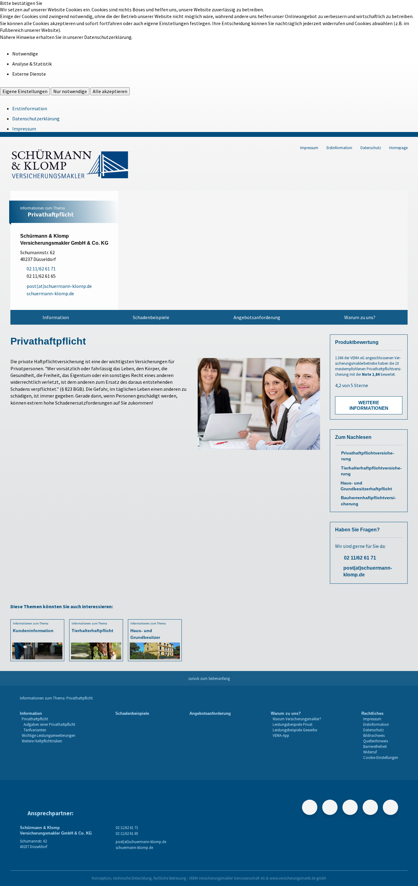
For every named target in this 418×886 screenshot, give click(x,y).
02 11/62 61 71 (360, 557)
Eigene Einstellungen (24, 91)
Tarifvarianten (35, 729)
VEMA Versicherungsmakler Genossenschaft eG (227, 878)
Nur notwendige (70, 91)
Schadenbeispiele (151, 317)
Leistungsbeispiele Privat (292, 724)
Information (56, 317)
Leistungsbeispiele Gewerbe (295, 729)
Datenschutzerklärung (36, 118)
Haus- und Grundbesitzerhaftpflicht (366, 486)
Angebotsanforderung (256, 317)
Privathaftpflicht (35, 718)
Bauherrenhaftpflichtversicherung (368, 501)
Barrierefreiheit (375, 746)
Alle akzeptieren (110, 91)
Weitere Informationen (368, 405)
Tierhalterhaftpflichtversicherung (371, 471)
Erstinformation (29, 108)
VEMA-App (281, 735)
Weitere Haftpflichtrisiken (42, 740)
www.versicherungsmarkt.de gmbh (298, 878)
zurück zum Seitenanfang (209, 678)
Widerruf (370, 751)
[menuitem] (55, 317)
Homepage (398, 147)
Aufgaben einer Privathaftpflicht (49, 724)
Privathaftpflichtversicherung (367, 456)
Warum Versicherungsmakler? (297, 718)
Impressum (24, 129)
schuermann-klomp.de (134, 847)
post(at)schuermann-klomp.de (367, 571)
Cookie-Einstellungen (380, 757)
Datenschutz (370, 147)
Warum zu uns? (359, 317)
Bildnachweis (374, 735)
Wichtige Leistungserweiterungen (48, 735)
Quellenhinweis (375, 740)
